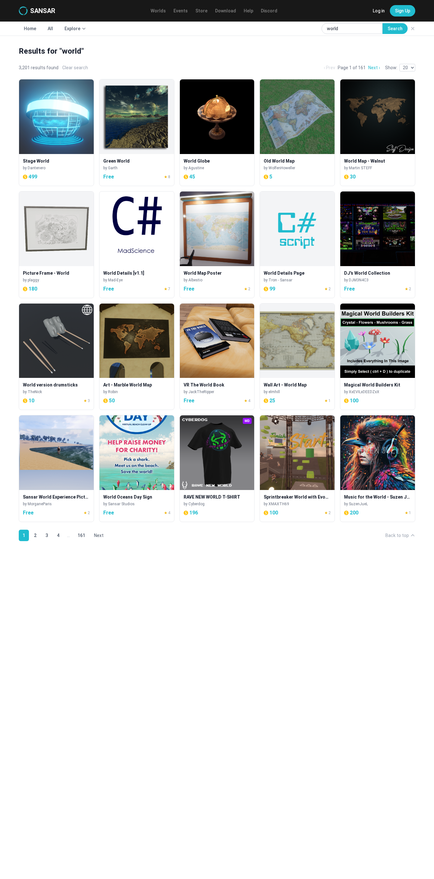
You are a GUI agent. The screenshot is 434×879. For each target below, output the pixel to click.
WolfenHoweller (281, 168)
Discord (269, 10)
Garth (113, 168)
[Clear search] (412, 28)
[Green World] (136, 132)
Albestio (195, 280)
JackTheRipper (201, 392)
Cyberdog (196, 504)
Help (248, 10)
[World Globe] (217, 132)
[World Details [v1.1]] (136, 244)
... (68, 535)
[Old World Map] (297, 132)
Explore (72, 28)
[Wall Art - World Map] (297, 357)
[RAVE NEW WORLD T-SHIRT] (217, 468)
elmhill (274, 392)
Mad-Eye (115, 280)
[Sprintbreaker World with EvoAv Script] (297, 468)
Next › (374, 67)
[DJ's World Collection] (377, 244)
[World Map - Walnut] (377, 132)
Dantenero (36, 168)
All (50, 28)
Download (225, 10)
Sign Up (402, 10)
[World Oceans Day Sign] (136, 468)
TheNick (35, 392)
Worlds (158, 10)
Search (395, 28)
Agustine (196, 168)
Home (30, 28)
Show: (391, 67)
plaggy (33, 280)
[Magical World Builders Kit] (377, 357)
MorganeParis (40, 504)
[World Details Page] (297, 244)
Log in (379, 10)
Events (180, 10)
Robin (113, 392)
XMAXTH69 (278, 504)
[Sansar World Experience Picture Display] (56, 468)
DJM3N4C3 (359, 280)
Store (201, 10)
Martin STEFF (360, 168)
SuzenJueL (358, 504)
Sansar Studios (121, 504)
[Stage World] (56, 132)
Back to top (397, 535)
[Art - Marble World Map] (136, 357)
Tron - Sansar (280, 280)
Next (99, 535)
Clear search (75, 67)
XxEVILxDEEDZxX (364, 392)
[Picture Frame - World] (56, 244)
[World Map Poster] (217, 244)
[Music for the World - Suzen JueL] (377, 468)
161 (81, 535)
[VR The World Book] (217, 357)
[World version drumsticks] (56, 357)
